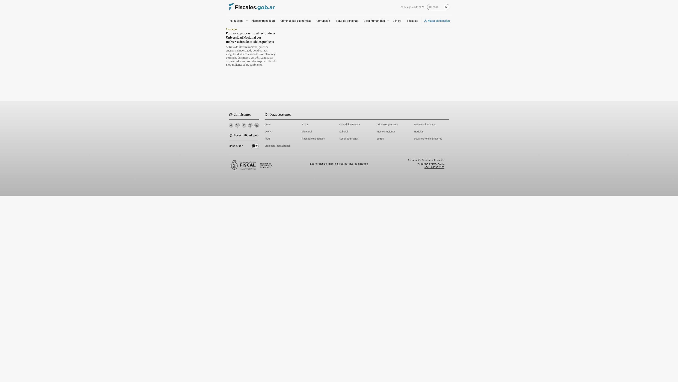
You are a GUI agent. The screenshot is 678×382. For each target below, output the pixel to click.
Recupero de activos (313, 138)
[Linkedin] (256, 125)
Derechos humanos (425, 124)
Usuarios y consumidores (428, 138)
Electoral (307, 131)
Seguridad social (348, 138)
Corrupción (323, 20)
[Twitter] (237, 125)
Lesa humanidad (374, 20)
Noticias (418, 131)
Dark (255, 147)
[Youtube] (244, 125)
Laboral (343, 131)
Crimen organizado (387, 124)
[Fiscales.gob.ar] (252, 7)
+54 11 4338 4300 (434, 167)
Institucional (236, 20)
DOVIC (268, 131)
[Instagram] (250, 125)
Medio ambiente (386, 131)
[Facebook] (231, 125)
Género (396, 20)
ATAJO (306, 124)
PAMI (267, 138)
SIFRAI (380, 138)
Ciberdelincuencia (349, 124)
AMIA (268, 124)
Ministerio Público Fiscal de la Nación (348, 163)
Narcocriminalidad (263, 20)
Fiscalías (412, 20)
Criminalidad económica (295, 20)
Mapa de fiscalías (439, 20)
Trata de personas (347, 20)
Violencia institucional (277, 145)
